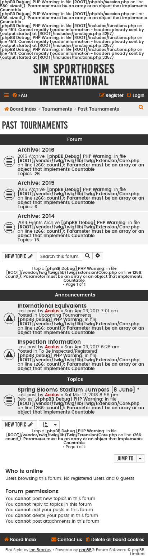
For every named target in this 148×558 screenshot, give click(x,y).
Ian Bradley (40, 550)
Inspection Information (49, 342)
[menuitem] (19, 96)
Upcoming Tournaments (65, 315)
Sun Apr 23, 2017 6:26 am (92, 347)
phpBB (85, 550)
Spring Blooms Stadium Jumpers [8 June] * (79, 390)
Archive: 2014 (36, 216)
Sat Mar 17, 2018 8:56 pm (91, 395)
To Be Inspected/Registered (68, 351)
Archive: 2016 (36, 150)
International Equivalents (52, 306)
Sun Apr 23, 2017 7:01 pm (91, 311)
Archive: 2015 (36, 183)
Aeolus (52, 311)
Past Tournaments (35, 125)
